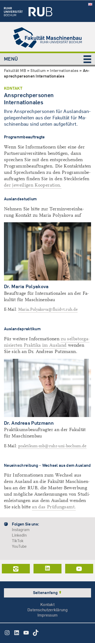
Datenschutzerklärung (47, 609)
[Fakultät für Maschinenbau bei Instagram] (16, 568)
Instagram (21, 529)
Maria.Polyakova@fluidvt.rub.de (48, 309)
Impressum (47, 615)
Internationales (64, 70)
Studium (38, 70)
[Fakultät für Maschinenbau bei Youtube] (79, 568)
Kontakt (47, 604)
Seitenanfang (46, 592)
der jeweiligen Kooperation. (32, 185)
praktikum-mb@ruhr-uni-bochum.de (52, 445)
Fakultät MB (15, 70)
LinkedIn (19, 535)
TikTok (17, 540)
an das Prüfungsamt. (54, 507)
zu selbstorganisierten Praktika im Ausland (46, 342)
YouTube (19, 546)
